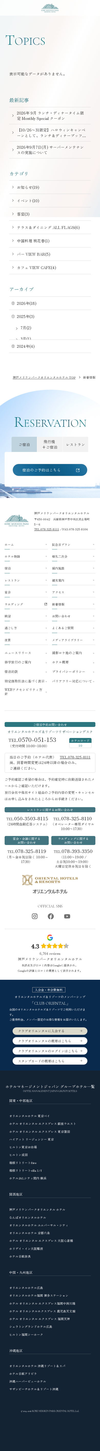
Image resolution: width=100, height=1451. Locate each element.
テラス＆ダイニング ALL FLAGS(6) (48, 227)
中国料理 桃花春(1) (33, 240)
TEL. (27, 818)
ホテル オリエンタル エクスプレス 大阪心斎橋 (41, 1240)
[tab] (24, 444)
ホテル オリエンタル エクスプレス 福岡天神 (39, 1318)
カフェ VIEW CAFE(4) (36, 267)
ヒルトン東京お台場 (23, 1147)
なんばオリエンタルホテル (27, 1217)
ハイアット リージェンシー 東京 (31, 1139)
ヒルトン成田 (18, 1154)
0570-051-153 (37, 740)
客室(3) (23, 214)
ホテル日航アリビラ (23, 1373)
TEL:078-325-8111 (46, 529)
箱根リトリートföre (22, 1162)
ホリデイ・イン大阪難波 (26, 1248)
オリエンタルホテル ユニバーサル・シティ (38, 1225)
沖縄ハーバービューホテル (27, 1381)
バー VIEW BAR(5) (33, 254)
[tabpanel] (50, 469)
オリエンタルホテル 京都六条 (29, 1233)
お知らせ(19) (28, 187)
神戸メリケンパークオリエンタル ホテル (37, 1209)
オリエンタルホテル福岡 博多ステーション (38, 1295)
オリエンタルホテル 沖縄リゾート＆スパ (37, 1366)
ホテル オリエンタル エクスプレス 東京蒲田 (39, 1131)
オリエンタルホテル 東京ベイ (29, 1116)
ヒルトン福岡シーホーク (26, 1334)
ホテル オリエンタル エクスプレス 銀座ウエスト (42, 1123)
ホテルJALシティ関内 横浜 (27, 1178)
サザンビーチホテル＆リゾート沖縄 (33, 1389)
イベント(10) (28, 200)
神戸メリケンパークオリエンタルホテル (61, 513)
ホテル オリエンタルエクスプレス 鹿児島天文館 (42, 1311)
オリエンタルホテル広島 (26, 1287)
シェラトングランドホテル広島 (30, 1326)
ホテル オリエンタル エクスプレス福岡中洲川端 (42, 1303)
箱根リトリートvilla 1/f (25, 1170)
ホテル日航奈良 (20, 1256)
